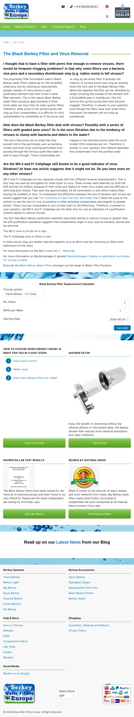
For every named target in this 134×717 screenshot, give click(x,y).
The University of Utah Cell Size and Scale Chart (69, 198)
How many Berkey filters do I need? (35, 377)
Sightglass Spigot (79, 582)
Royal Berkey (11, 593)
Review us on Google (16, 673)
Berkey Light (11, 582)
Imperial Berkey (12, 598)
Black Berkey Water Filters (36, 265)
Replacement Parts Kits (83, 587)
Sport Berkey (77, 577)
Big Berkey (10, 587)
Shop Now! (100, 443)
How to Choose (34, 443)
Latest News (68, 542)
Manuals (8, 630)
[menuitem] (6, 26)
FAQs (6, 635)
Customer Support (63, 26)
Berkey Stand (77, 598)
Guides (7, 652)
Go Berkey (9, 609)
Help (6, 42)
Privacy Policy (77, 630)
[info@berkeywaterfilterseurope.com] (63, 6)
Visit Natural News (99, 514)
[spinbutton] (124, 310)
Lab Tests (19, 42)
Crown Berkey (12, 603)
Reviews (8, 657)
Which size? (20, 369)
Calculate (122, 328)
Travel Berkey (11, 577)
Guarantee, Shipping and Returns (89, 625)
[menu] (67, 26)
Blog (83, 26)
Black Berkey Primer (81, 593)
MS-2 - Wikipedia (64, 250)
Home (6, 26)
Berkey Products (25, 26)
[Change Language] (107, 6)
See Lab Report (34, 514)
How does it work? (25, 361)
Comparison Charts (15, 641)
